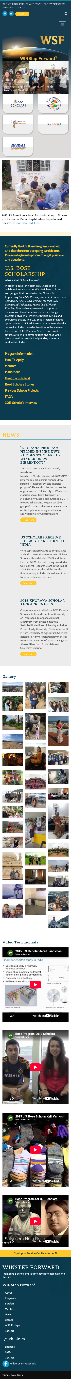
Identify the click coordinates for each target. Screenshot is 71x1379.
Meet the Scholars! (17, 378)
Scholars (9, 1303)
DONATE (22, 13)
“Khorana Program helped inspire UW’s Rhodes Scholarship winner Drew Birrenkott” (40, 455)
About (8, 1292)
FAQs (8, 1352)
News (8, 1314)
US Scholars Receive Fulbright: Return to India (42, 541)
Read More (28, 519)
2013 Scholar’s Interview (21, 403)
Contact (9, 1330)
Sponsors (10, 1346)
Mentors (10, 1309)
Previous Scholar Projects (22, 390)
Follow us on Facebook (23, 1363)
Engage (9, 1319)
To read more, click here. (26, 223)
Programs (10, 1298)
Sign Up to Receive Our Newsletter (34, 1253)
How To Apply (14, 360)
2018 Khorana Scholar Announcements (42, 602)
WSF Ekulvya (12, 1325)
